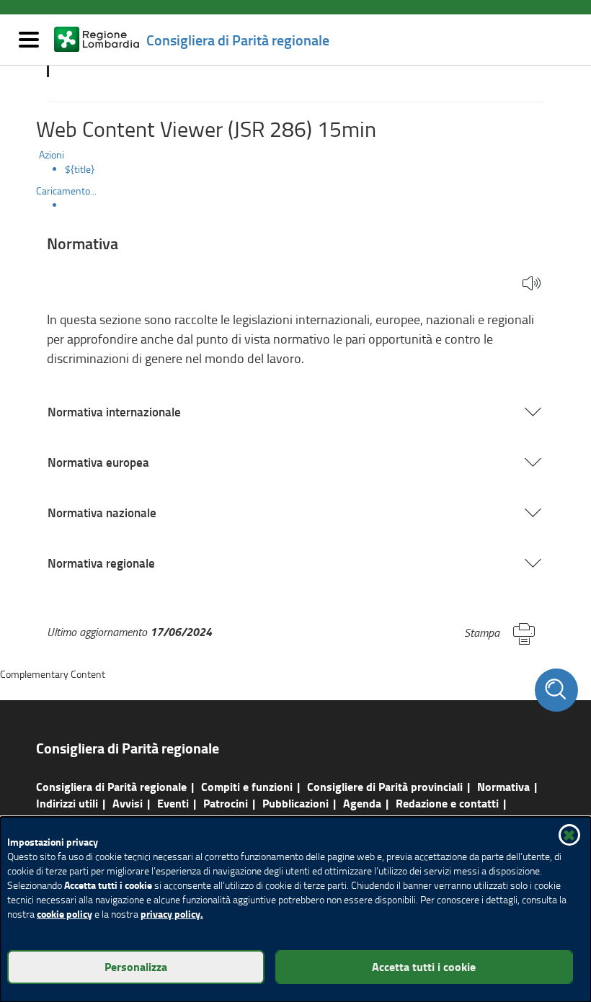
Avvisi (127, 803)
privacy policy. (172, 913)
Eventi (173, 803)
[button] (532, 284)
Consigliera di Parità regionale (111, 786)
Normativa (503, 786)
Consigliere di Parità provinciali (385, 786)
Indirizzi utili (67, 803)
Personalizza (136, 966)
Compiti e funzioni (247, 786)
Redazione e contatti (447, 803)
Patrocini (225, 803)
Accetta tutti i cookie (424, 966)
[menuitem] (310, 169)
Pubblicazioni (295, 803)
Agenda (362, 803)
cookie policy (64, 913)
